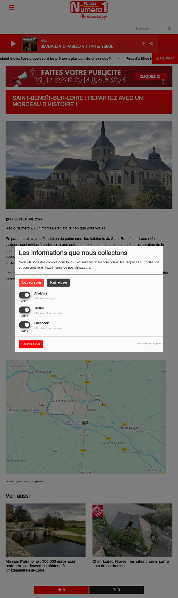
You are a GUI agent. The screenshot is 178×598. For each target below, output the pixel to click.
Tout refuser (58, 282)
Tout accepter (31, 282)
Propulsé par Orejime (149, 343)
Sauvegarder (30, 344)
